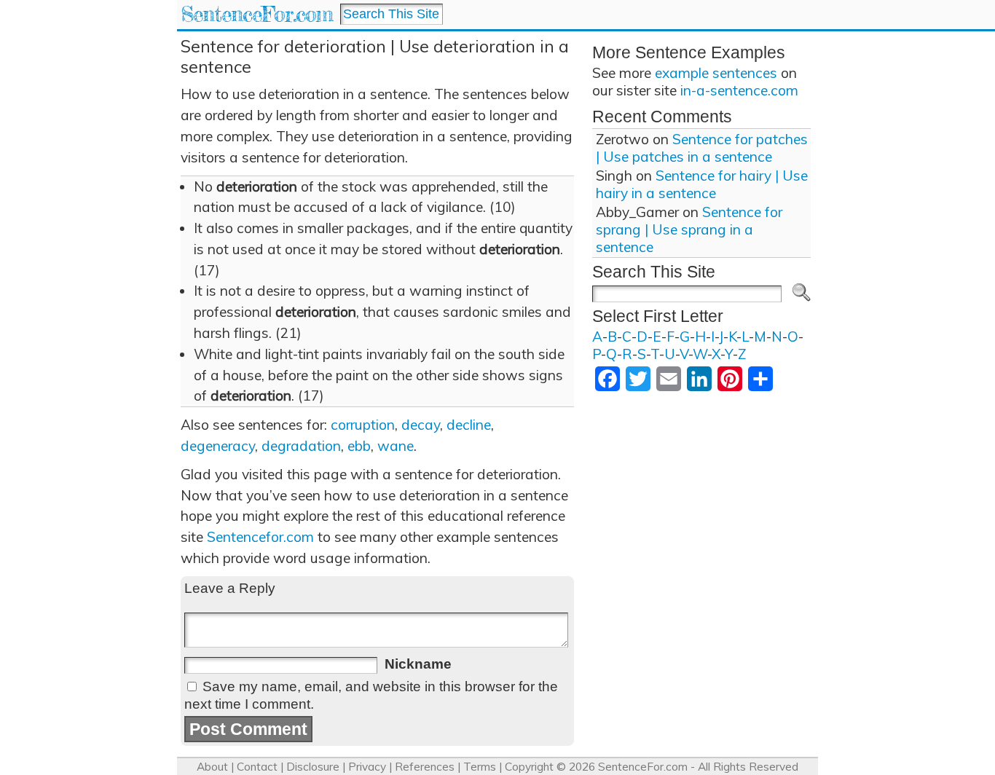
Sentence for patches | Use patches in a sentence (702, 147)
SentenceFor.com (257, 14)
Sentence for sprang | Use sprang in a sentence (689, 229)
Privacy (367, 767)
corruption (363, 424)
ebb (359, 446)
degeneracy (218, 446)
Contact (257, 767)
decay (420, 424)
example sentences (716, 73)
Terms (479, 767)
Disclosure (312, 767)
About (212, 767)
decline (469, 424)
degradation (301, 446)
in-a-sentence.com (739, 90)
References (425, 767)
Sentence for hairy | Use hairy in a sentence (702, 184)
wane (395, 446)
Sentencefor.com (260, 537)
